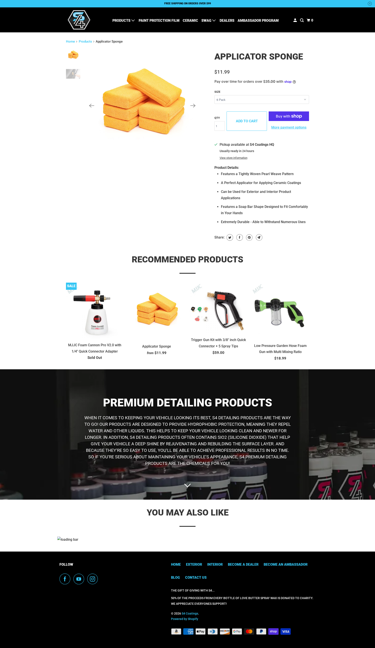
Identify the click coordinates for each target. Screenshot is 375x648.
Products (121, 20)
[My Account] (295, 20)
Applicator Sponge (258, 56)
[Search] (302, 20)
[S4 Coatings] (79, 19)
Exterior (194, 564)
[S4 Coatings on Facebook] (65, 578)
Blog (175, 577)
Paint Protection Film (159, 20)
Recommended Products (187, 259)
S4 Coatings (190, 613)
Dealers (227, 20)
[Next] (193, 105)
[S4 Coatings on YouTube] (79, 578)
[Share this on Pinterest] (249, 237)
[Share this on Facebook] (239, 237)
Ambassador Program (258, 20)
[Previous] (91, 105)
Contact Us (196, 577)
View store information (233, 157)
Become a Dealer (243, 564)
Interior (215, 564)
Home (70, 41)
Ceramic (190, 20)
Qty (217, 117)
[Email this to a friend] (258, 237)
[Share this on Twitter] (229, 237)
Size (217, 91)
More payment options (288, 127)
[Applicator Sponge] (142, 105)
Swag (206, 20)
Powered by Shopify (184, 619)
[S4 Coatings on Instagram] (93, 578)
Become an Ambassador (286, 564)
